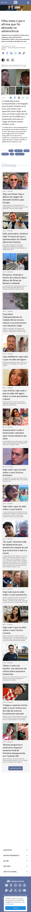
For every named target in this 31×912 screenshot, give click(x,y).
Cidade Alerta (6, 46)
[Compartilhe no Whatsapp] (15, 53)
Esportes (7, 850)
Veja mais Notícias (16, 768)
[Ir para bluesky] (6, 885)
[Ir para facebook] (11, 885)
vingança (26, 150)
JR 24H (6, 861)
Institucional (10, 871)
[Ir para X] (15, 890)
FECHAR (15, 908)
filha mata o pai (20, 154)
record (11, 150)
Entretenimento (11, 855)
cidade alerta (18, 150)
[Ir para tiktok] (11, 890)
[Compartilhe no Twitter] (3, 53)
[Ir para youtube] (24, 890)
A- (13, 60)
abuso (12, 154)
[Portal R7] (15, 2)
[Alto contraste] (3, 60)
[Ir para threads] (24, 885)
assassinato (5, 154)
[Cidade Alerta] (15, 8)
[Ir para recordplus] (6, 890)
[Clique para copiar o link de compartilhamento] (24, 53)
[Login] (28, 2)
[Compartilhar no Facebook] (7, 53)
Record (6, 866)
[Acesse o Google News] (20, 53)
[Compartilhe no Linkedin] (11, 53)
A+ (8, 60)
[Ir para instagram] (15, 885)
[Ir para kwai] (20, 885)
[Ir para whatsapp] (20, 890)
